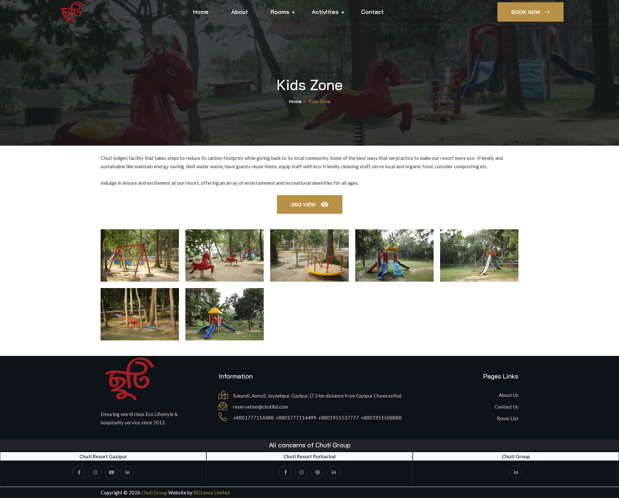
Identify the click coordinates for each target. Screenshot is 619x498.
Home (201, 12)
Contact (372, 12)
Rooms (279, 12)
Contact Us (506, 407)
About (239, 12)
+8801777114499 (296, 417)
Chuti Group (153, 492)
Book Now (525, 12)
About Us (508, 395)
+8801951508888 (381, 417)
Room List (507, 418)
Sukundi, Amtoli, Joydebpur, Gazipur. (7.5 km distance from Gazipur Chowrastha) (317, 396)
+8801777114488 (253, 417)
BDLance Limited (211, 492)
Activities (325, 12)
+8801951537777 (338, 417)
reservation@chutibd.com (260, 407)
